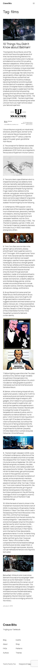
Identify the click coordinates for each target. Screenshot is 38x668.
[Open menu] (34, 3)
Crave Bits (7, 3)
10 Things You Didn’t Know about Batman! (16, 45)
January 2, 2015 (8, 606)
